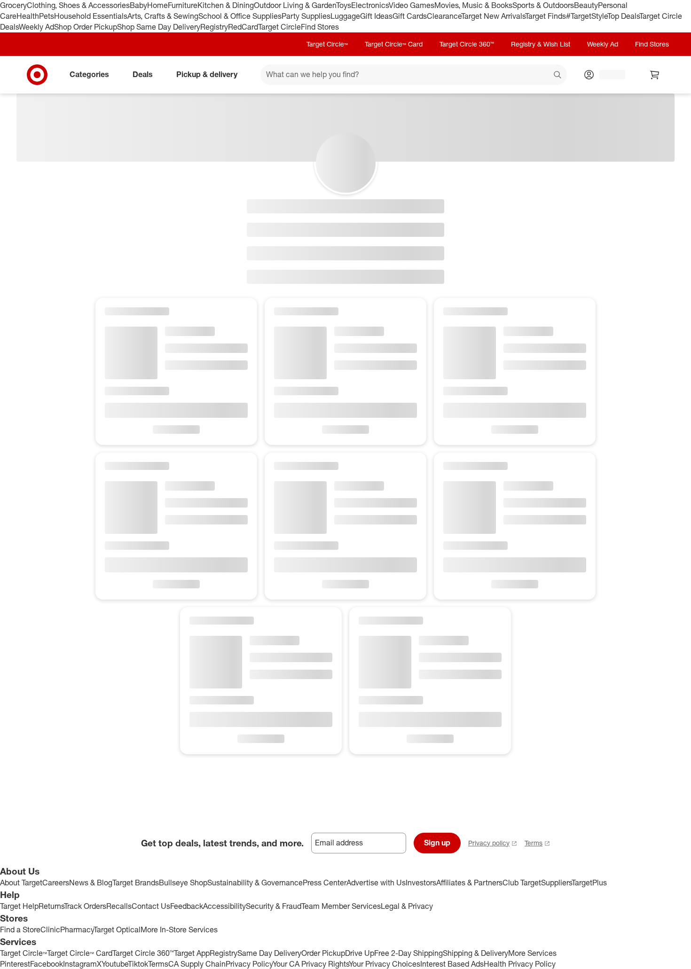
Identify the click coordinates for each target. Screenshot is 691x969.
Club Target (522, 882)
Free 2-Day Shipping (408, 953)
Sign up (437, 842)
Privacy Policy (249, 964)
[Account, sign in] (607, 74)
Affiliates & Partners (469, 882)
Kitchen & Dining (225, 5)
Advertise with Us (376, 882)
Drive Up (359, 953)
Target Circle (279, 26)
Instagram (80, 964)
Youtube (115, 964)
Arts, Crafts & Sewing (162, 16)
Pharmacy (77, 929)
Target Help (19, 906)
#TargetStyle (586, 16)
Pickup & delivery (206, 74)
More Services (532, 953)
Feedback (186, 906)
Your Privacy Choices (384, 964)
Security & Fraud (273, 906)
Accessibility (224, 906)
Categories (89, 74)
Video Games (411, 5)
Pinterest (15, 964)
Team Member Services (341, 906)
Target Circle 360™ (467, 44)
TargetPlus (589, 882)
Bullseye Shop (183, 882)
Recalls (119, 906)
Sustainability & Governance (255, 882)
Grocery (13, 5)
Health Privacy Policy (520, 964)
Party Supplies (306, 16)
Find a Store (20, 929)
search (558, 75)
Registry (214, 26)
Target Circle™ (327, 44)
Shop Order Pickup (85, 26)
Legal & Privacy (407, 906)
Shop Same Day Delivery (158, 26)
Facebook (46, 964)
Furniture (182, 5)
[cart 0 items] (654, 74)
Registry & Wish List (540, 44)
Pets (46, 16)
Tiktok (138, 964)
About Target (21, 882)
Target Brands (135, 882)
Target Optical (117, 929)
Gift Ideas (376, 16)
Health (27, 16)
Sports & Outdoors (543, 5)
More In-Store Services (179, 929)
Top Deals (623, 16)
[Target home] (37, 74)
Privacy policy (489, 843)
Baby (138, 5)
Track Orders (85, 906)
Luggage (345, 16)
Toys (343, 5)
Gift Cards (410, 16)
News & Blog (90, 882)
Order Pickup (323, 953)
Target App (192, 953)
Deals (143, 74)
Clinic (50, 929)
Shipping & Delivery (475, 953)
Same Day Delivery (269, 953)
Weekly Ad (36, 26)
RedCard (243, 26)
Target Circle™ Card (394, 44)
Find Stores (320, 26)
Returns (51, 906)
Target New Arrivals (493, 16)
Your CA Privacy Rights (311, 964)
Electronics (370, 5)
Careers (55, 882)
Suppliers (556, 882)
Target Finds (545, 16)
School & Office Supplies (240, 16)
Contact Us (151, 906)
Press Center (324, 882)
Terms (533, 843)
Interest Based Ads (452, 964)
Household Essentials (90, 16)
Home (157, 5)
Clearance (444, 16)
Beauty (586, 5)
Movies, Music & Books (473, 5)
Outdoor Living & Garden (295, 5)
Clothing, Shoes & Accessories (78, 5)
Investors (421, 882)
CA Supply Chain (197, 964)
